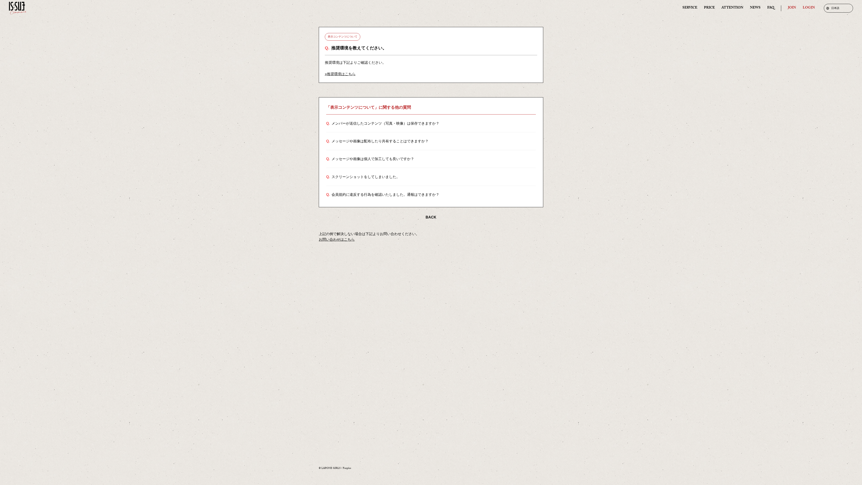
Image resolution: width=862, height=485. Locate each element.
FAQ (770, 8)
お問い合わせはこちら (337, 239)
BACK (431, 217)
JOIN (792, 8)
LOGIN (809, 8)
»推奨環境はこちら (340, 74)
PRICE (709, 8)
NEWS (755, 8)
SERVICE (689, 8)
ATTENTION (732, 8)
